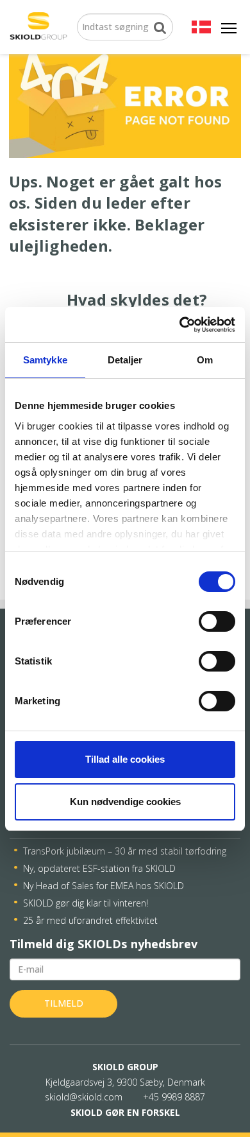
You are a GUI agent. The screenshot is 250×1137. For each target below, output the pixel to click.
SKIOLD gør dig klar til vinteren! (85, 903)
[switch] (217, 621)
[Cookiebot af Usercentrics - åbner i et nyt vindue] (179, 325)
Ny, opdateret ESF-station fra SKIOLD (99, 868)
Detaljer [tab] (125, 359)
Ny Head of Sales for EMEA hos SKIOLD (103, 886)
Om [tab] (205, 359)
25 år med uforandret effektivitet (90, 920)
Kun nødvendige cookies (125, 801)
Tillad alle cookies (125, 759)
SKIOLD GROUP (125, 1067)
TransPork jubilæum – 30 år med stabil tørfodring (124, 851)
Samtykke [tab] (45, 359)
